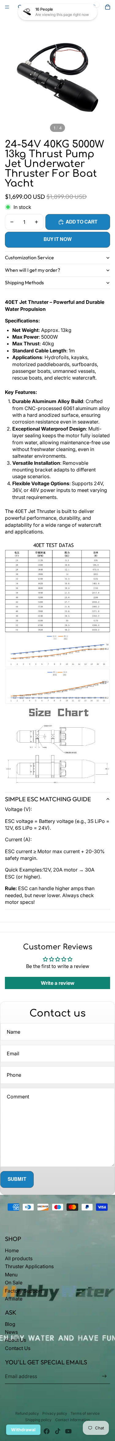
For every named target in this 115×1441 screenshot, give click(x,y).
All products (19, 1258)
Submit (17, 1179)
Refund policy (27, 1413)
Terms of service (85, 1413)
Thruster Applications (29, 1266)
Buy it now (58, 239)
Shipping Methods (24, 282)
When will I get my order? (32, 270)
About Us (15, 1340)
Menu (11, 1275)
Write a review (58, 983)
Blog (10, 1324)
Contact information (72, 1419)
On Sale (13, 1282)
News (11, 1332)
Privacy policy (54, 1413)
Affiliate (13, 1299)
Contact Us (17, 1348)
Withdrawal (23, 1429)
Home (12, 1250)
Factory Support (23, 1291)
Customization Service (29, 257)
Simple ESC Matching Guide (48, 799)
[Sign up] (104, 1376)
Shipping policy (38, 1419)
